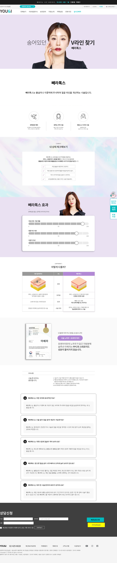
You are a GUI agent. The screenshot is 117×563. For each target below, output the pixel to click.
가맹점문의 (44, 546)
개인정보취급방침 (31, 546)
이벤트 (101, 6)
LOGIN (95, 6)
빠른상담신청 (95, 520)
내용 (1, 523)
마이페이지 (87, 6)
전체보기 (23, 11)
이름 (1, 519)
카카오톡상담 (96, 525)
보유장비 (43, 11)
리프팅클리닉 (33, 11)
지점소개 (51, 11)
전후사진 (68, 11)
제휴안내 (55, 546)
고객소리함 (66, 546)
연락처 (36, 519)
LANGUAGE (111, 6)
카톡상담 (60, 11)
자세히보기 (39, 527)
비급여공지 (77, 546)
